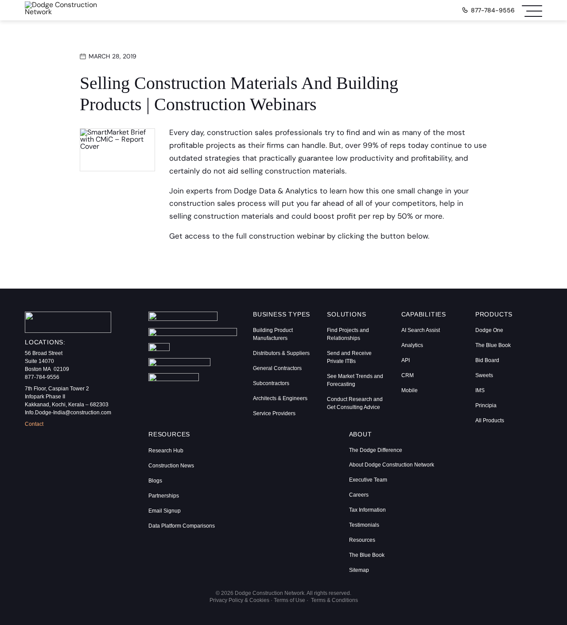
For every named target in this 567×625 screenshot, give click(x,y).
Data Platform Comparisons (181, 526)
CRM (407, 375)
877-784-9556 (493, 10)
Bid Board (487, 360)
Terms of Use (289, 600)
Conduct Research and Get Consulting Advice (355, 403)
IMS (480, 390)
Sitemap (359, 570)
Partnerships (163, 496)
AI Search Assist (420, 330)
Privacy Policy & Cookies (239, 600)
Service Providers (274, 413)
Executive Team (368, 480)
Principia (486, 405)
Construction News (171, 466)
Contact (34, 424)
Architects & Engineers (280, 398)
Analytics (412, 345)
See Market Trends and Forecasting (355, 380)
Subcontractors (271, 383)
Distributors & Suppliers (281, 353)
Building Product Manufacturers (273, 334)
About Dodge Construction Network (391, 465)
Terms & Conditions (334, 600)
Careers (359, 495)
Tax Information (367, 510)
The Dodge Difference (375, 450)
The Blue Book (493, 345)
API (405, 360)
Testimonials (364, 525)
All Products (489, 420)
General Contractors (277, 368)
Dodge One (489, 330)
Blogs (155, 481)
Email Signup (164, 511)
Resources (362, 540)
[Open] (532, 10)
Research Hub (165, 451)
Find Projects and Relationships (348, 334)
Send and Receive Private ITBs (349, 357)
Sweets (484, 375)
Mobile (409, 390)
